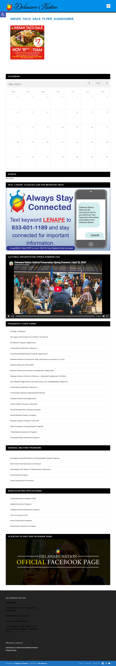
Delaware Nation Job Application (23, 398)
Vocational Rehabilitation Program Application (29, 354)
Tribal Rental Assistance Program (23, 432)
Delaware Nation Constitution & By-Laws (26, 359)
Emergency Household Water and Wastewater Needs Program (34, 458)
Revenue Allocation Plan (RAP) (22, 365)
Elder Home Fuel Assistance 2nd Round (25, 464)
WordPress (43, 663)
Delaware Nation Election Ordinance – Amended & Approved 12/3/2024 (38, 376)
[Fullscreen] (107, 316)
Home (81, 663)
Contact (88, 663)
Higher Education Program (20, 504)
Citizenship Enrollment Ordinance (23, 348)
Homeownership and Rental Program (25, 437)
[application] (58, 289)
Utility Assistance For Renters (22, 480)
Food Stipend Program (19, 475)
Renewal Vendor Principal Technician (24, 421)
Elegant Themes (21, 663)
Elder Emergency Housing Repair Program (26, 426)
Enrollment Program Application (23, 343)
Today (98, 83)
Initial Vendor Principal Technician (23, 404)
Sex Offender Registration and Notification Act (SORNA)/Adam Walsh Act (39, 382)
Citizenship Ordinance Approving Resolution (27, 393)
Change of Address (17, 331)
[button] (3, 14)
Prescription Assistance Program (23, 526)
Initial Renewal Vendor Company (23, 415)
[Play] (9, 316)
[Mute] (104, 316)
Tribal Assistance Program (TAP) (23, 498)
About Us (96, 663)
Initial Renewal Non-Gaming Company (25, 410)
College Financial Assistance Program (25, 510)
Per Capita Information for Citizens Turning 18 (29, 337)
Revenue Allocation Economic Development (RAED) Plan (32, 370)
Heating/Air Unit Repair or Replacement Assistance (30, 469)
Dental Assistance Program (21, 520)
